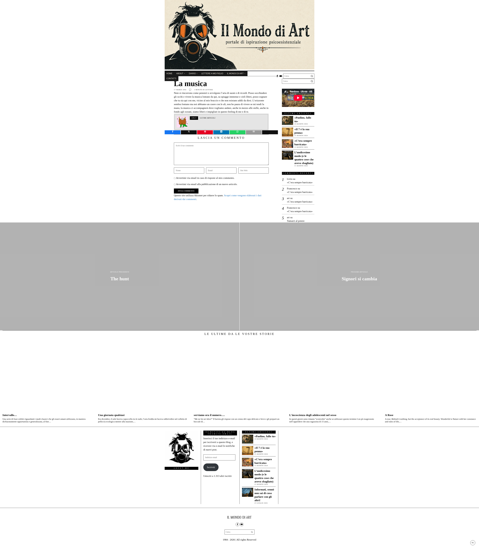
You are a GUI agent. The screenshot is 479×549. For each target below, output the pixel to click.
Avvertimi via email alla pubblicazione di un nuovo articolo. (206, 184)
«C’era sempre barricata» (303, 142)
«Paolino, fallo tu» (302, 119)
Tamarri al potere (295, 220)
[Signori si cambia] (359, 276)
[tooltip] (277, 76)
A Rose (389, 415)
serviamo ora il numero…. (209, 415)
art (288, 198)
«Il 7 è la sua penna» (301, 131)
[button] (311, 76)
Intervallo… (9, 415)
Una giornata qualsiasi (111, 415)
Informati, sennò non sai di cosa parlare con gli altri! (264, 495)
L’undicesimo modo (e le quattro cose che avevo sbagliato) (304, 158)
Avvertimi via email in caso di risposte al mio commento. (205, 178)
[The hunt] (119, 276)
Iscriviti (211, 467)
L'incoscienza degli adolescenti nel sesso (312, 415)
